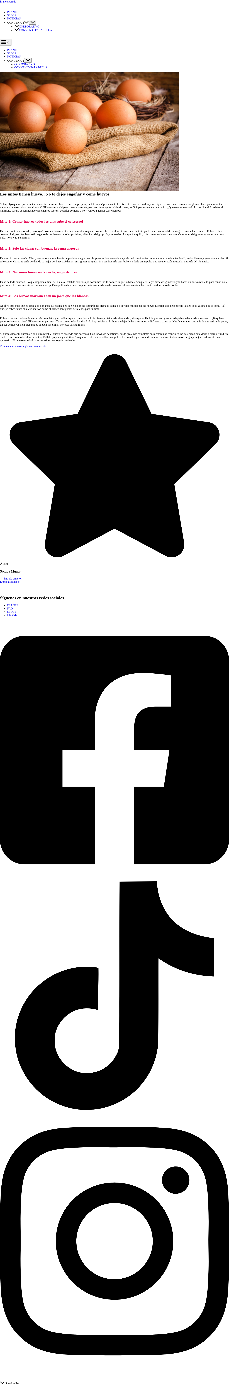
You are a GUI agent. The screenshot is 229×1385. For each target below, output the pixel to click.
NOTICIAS (14, 18)
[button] (26, 22)
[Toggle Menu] (32, 22)
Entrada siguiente (11, 581)
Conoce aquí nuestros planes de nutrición (23, 346)
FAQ (10, 608)
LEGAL (12, 614)
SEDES (11, 15)
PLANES (12, 12)
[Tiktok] (114, 1108)
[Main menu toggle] (5, 42)
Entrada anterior (11, 578)
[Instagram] (114, 1370)
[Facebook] (114, 879)
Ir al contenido (8, 1)
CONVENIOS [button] (15, 22)
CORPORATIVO (29, 26)
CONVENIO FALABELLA (35, 30)
